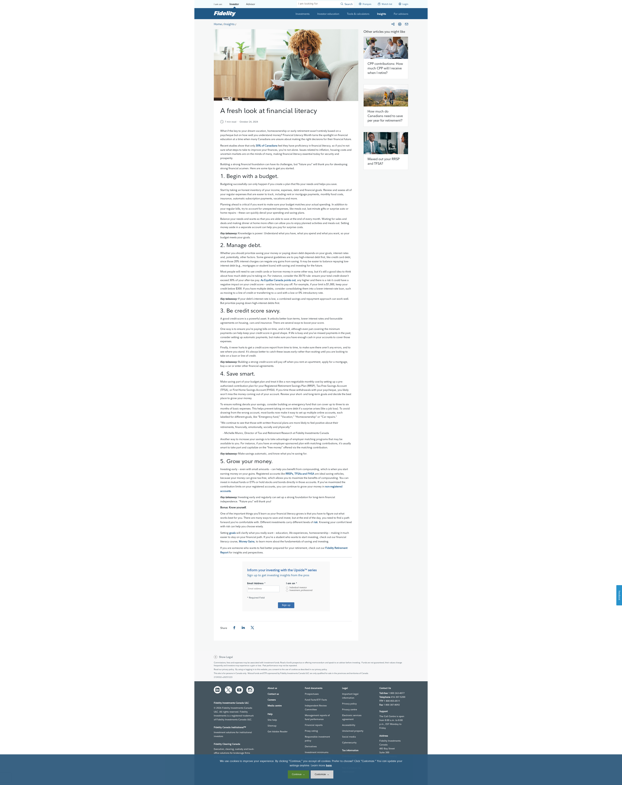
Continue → (298, 774)
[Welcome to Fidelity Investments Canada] (225, 13)
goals (232, 532)
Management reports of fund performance (317, 717)
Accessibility (348, 725)
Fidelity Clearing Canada (227, 744)
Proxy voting (311, 730)
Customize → (322, 774)
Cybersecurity (349, 742)
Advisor (250, 4)
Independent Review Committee (316, 707)
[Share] (393, 24)
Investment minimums (316, 752)
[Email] (406, 24)
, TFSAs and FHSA (303, 473)
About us (272, 688)
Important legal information (350, 695)
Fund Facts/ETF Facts (316, 699)
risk (316, 522)
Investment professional (300, 590)
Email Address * (256, 583)
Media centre (275, 705)
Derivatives (311, 746)
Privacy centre (349, 709)
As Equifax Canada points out (278, 280)
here (329, 765)
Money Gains (246, 541)
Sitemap (272, 725)
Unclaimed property (352, 730)
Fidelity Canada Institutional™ (230, 727)
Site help (272, 719)
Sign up (286, 605)
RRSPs (289, 473)
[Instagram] (250, 690)
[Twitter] (228, 690)
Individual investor (298, 588)
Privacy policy (349, 703)
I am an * (291, 583)
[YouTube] (239, 690)
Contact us (273, 693)
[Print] (399, 24)
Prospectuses (312, 693)
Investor (234, 4)
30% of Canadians (266, 145)
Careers (272, 699)
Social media (349, 736)
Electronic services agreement (351, 717)
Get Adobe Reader (278, 731)
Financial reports (314, 725)
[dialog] (311, 769)
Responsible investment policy (317, 738)
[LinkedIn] (217, 690)
